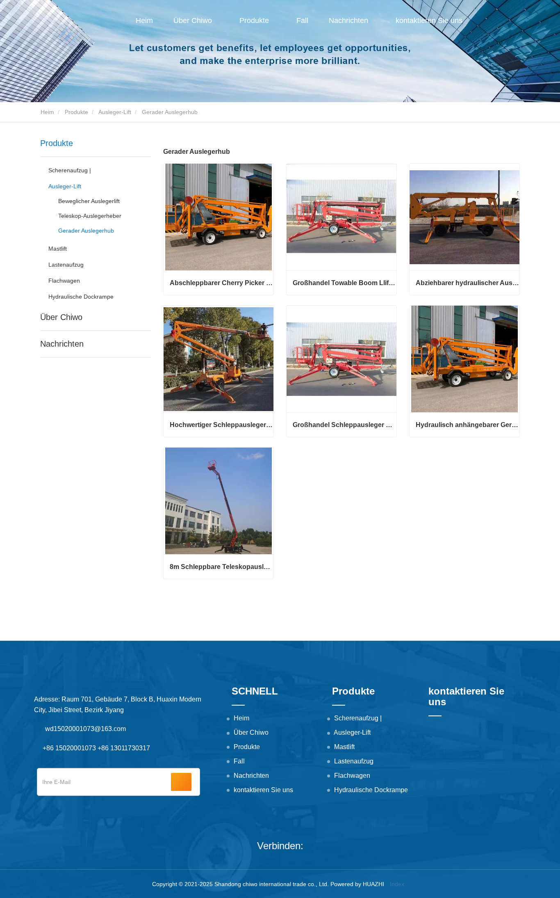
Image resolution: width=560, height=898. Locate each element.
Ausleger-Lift (114, 112)
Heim (144, 20)
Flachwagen (64, 280)
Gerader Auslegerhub (86, 230)
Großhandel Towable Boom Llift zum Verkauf (344, 282)
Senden (181, 782)
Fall (302, 20)
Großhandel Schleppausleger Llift (344, 424)
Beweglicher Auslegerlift (89, 201)
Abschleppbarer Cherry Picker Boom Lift (221, 282)
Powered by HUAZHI (357, 884)
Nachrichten (62, 343)
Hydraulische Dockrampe (81, 296)
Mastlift (57, 248)
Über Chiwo (61, 317)
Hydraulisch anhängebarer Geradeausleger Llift (467, 424)
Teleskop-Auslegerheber (89, 216)
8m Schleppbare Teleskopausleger (221, 566)
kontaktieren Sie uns (429, 20)
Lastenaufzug (66, 264)
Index (397, 884)
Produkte (76, 112)
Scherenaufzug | (69, 170)
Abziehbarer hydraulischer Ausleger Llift (467, 282)
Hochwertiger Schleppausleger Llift (221, 424)
